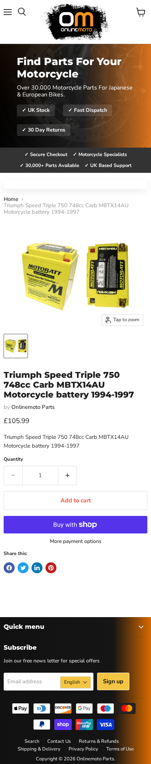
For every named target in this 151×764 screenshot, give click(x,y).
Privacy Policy (83, 749)
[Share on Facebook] (9, 567)
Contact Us (59, 741)
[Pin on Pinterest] (50, 567)
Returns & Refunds (99, 741)
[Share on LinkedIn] (37, 567)
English (72, 682)
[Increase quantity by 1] (67, 475)
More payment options (76, 541)
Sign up (113, 681)
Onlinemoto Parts (33, 407)
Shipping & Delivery (39, 749)
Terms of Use (120, 749)
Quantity (13, 459)
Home (11, 199)
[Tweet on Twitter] (23, 567)
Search (32, 741)
